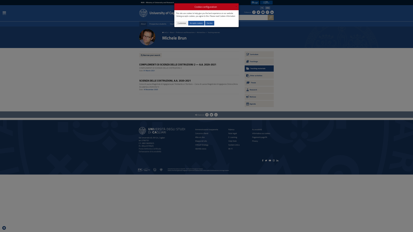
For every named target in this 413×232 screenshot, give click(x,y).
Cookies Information (227, 16)
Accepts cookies (196, 23)
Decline (210, 23)
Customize (182, 23)
